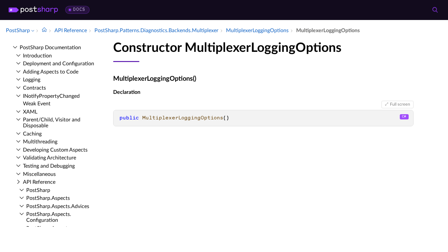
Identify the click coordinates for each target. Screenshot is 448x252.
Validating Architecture (49, 157)
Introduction (37, 55)
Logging (31, 79)
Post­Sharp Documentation (50, 47)
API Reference (39, 182)
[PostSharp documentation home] (44, 30)
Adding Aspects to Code (50, 71)
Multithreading (40, 141)
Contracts (34, 88)
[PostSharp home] (33, 10)
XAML (30, 112)
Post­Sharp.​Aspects (48, 198)
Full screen (400, 104)
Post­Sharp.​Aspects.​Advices (57, 206)
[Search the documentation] (434, 9)
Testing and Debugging (49, 166)
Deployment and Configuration (58, 63)
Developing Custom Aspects (55, 150)
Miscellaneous (39, 174)
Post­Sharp (38, 190)
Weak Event (37, 103)
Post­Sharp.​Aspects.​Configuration (48, 217)
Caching (32, 133)
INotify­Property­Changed (51, 96)
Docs (79, 10)
